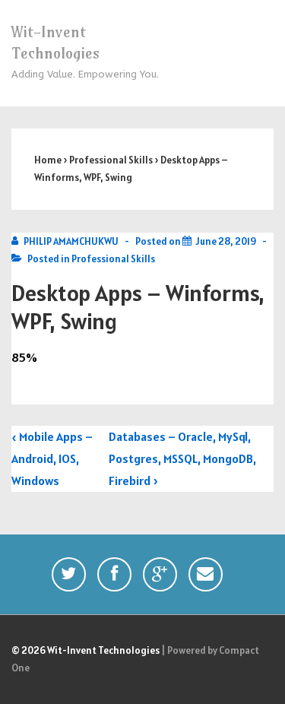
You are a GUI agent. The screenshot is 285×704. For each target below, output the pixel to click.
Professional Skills (113, 258)
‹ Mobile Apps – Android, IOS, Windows (52, 458)
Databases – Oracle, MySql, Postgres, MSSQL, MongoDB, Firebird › (182, 458)
